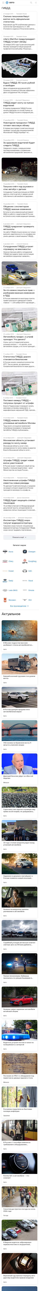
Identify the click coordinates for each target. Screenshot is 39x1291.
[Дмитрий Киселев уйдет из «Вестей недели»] (19, 769)
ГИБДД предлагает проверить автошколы (18, 227)
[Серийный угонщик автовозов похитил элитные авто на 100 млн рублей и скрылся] (19, 935)
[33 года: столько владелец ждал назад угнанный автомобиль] (19, 835)
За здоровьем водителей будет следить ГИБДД (19, 144)
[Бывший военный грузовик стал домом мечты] (19, 669)
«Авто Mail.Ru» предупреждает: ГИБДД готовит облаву (19, 40)
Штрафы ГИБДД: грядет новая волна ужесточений (18, 461)
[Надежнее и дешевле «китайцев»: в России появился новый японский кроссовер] (19, 869)
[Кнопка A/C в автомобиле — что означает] (19, 1168)
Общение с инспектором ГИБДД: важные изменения (17, 207)
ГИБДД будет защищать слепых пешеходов (19, 501)
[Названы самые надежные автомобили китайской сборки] (19, 1002)
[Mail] (7, 2)
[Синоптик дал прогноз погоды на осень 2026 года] (19, 1202)
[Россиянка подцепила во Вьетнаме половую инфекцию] (19, 1102)
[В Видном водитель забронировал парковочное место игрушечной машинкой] (19, 1235)
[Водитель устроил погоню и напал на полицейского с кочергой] (19, 1035)
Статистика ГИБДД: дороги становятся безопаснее (17, 358)
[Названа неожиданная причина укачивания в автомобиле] (19, 902)
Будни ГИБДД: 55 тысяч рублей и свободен (19, 84)
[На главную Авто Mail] (11, 2)
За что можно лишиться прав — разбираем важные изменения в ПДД (19, 293)
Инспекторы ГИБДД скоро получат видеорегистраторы (17, 521)
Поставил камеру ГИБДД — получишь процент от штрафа (18, 401)
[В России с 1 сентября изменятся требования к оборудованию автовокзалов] (19, 1135)
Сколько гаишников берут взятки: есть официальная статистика (16, 19)
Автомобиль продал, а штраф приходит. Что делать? (18, 338)
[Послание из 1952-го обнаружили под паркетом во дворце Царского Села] (19, 1068)
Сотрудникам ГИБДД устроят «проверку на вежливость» (18, 247)
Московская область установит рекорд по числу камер (19, 441)
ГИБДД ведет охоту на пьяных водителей (18, 104)
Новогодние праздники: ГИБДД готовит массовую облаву (19, 124)
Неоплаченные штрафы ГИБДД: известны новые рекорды (19, 481)
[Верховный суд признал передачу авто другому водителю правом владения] (19, 1268)
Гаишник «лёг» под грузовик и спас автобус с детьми (18, 187)
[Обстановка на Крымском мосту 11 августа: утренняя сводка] (19, 735)
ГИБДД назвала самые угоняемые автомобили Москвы (19, 421)
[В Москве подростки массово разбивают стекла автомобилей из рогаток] (19, 635)
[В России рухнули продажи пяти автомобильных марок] (19, 702)
